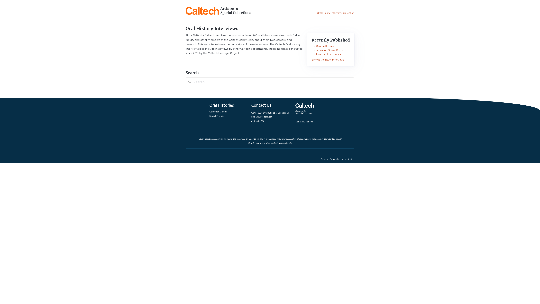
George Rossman (325, 46)
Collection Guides (218, 112)
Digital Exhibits (216, 116)
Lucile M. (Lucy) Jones (328, 54)
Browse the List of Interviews (328, 59)
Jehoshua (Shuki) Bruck (329, 50)
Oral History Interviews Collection (335, 13)
